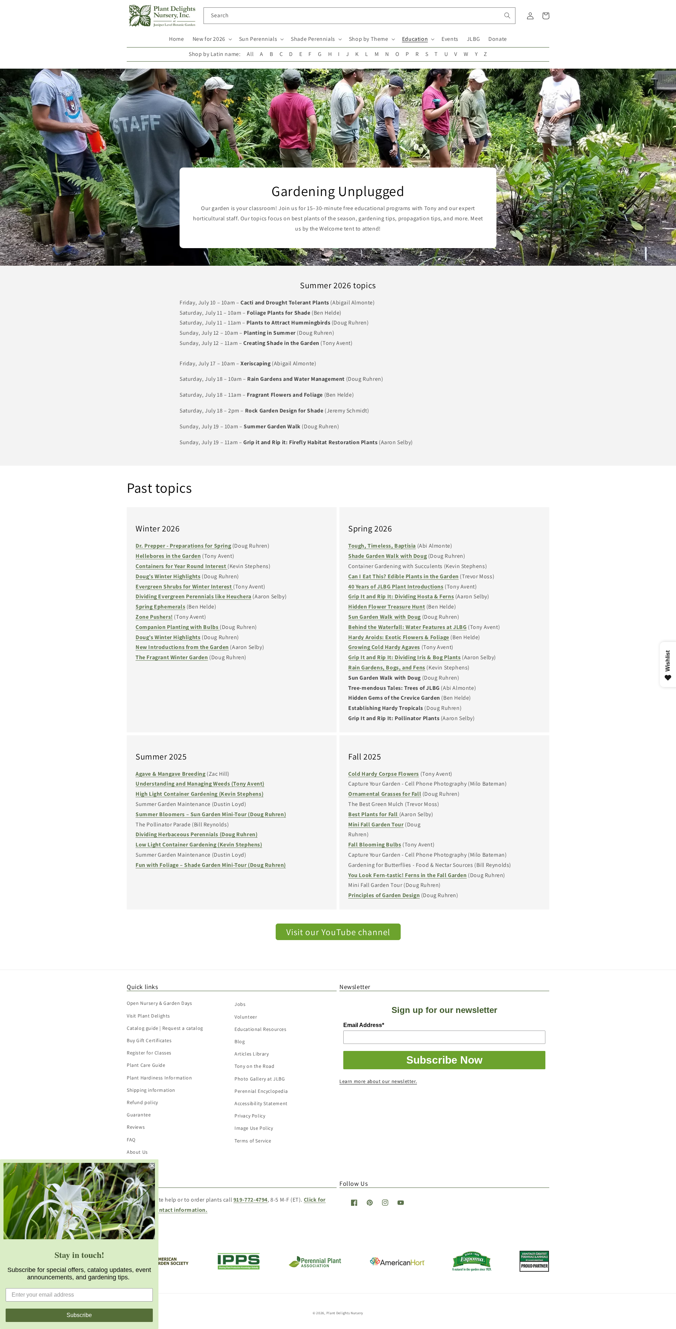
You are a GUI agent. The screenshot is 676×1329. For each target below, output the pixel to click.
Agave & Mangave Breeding (170, 773)
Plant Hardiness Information (159, 1078)
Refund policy (142, 1102)
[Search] (507, 15)
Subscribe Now (444, 1060)
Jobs (239, 1004)
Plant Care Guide (146, 1065)
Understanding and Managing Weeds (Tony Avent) (200, 783)
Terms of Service (252, 1141)
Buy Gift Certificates (149, 1040)
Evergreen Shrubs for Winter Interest (184, 586)
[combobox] (359, 16)
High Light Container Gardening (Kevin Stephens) (199, 794)
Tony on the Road (254, 1066)
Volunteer (245, 1017)
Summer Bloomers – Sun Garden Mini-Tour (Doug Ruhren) (211, 814)
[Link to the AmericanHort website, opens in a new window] (397, 1263)
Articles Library (251, 1054)
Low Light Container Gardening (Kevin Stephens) (199, 844)
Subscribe (79, 1315)
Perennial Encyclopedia (261, 1091)
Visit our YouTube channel (338, 932)
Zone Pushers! (154, 617)
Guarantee (139, 1114)
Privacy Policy (249, 1116)
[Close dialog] (152, 1165)
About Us (137, 1152)
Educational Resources (260, 1029)
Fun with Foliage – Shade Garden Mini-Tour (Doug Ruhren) (211, 865)
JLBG (473, 39)
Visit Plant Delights (148, 1016)
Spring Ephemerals (160, 606)
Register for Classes (149, 1053)
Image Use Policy (253, 1128)
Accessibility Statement (261, 1103)
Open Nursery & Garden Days (159, 1003)
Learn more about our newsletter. (378, 1081)
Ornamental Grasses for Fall (384, 794)
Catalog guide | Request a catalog (165, 1028)
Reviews (136, 1127)
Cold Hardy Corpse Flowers (383, 773)
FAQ (131, 1139)
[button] (211, 39)
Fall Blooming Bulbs (374, 844)
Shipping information (151, 1090)
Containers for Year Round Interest (181, 566)
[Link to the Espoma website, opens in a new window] (472, 1269)
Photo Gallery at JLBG (259, 1079)
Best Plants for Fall (373, 814)
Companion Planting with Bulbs (178, 627)
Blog (239, 1041)
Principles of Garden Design (384, 895)
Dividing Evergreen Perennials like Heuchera (193, 596)
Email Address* (363, 1025)
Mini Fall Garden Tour (376, 824)
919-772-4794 (250, 1199)
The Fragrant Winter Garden (172, 657)
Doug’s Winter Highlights (168, 576)
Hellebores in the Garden (168, 556)
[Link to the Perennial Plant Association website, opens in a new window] (315, 1266)
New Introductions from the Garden (182, 647)
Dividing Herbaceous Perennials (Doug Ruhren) (196, 834)
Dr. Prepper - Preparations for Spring (183, 545)
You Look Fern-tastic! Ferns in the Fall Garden (407, 875)
